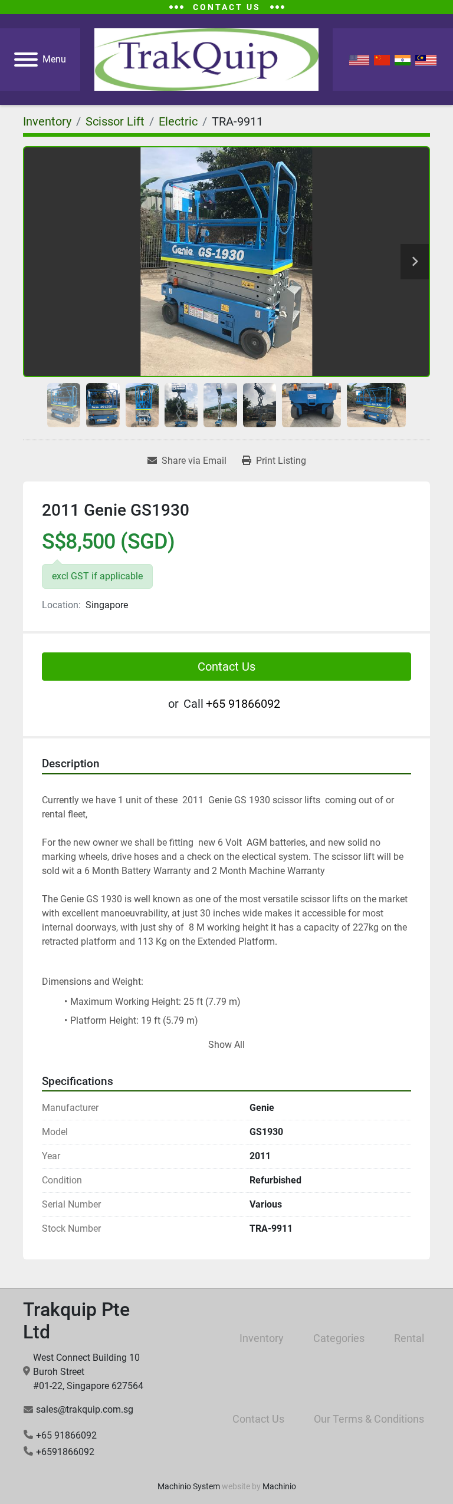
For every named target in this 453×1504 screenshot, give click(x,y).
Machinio (279, 1486)
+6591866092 (65, 1451)
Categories (339, 1338)
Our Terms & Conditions (369, 1419)
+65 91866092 (243, 704)
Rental (409, 1338)
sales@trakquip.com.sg (84, 1409)
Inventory (261, 1338)
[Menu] (26, 59)
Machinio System (188, 1486)
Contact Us (226, 666)
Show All (226, 1044)
